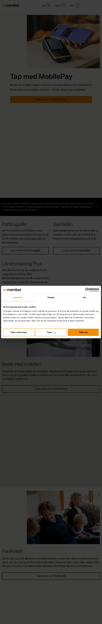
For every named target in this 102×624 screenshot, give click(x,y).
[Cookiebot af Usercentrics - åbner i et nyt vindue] (87, 290)
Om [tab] (84, 297)
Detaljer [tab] (51, 297)
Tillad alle (83, 332)
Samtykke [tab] (17, 297)
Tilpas (49, 332)
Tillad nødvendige (18, 332)
